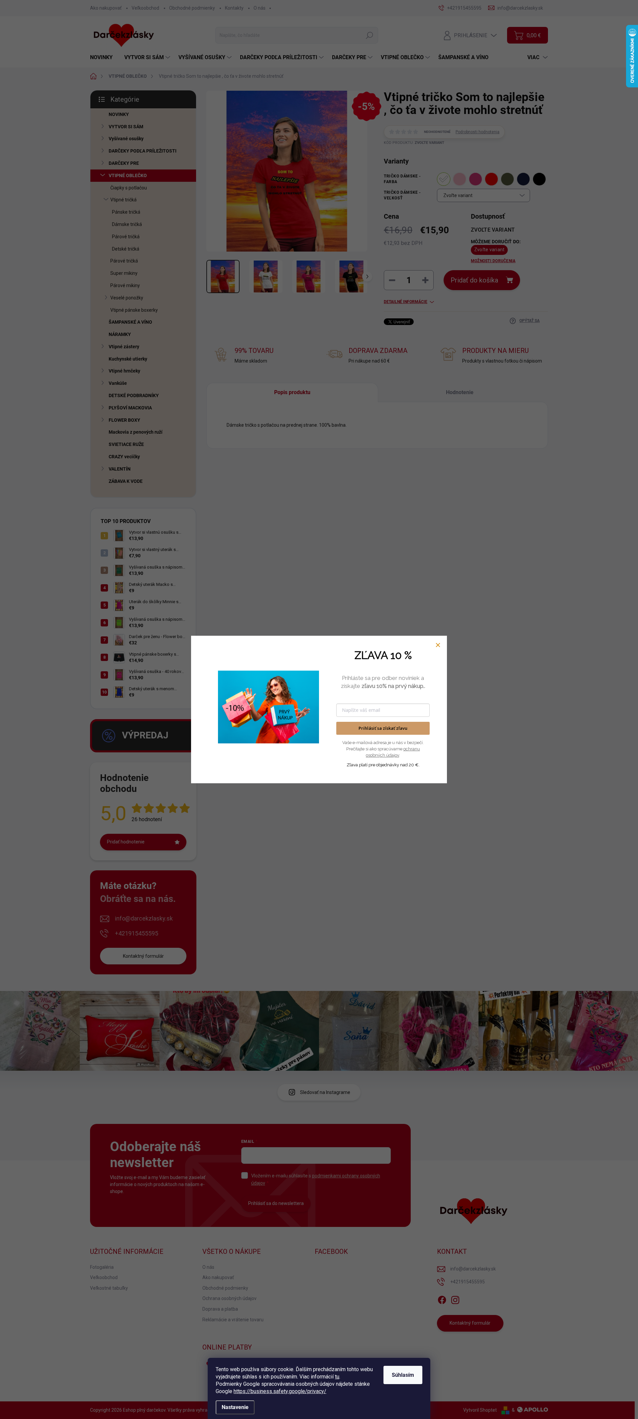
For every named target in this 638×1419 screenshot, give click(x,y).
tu (337, 1376)
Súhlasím (403, 1375)
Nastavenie (235, 1407)
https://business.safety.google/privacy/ (280, 1391)
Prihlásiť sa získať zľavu (383, 728)
